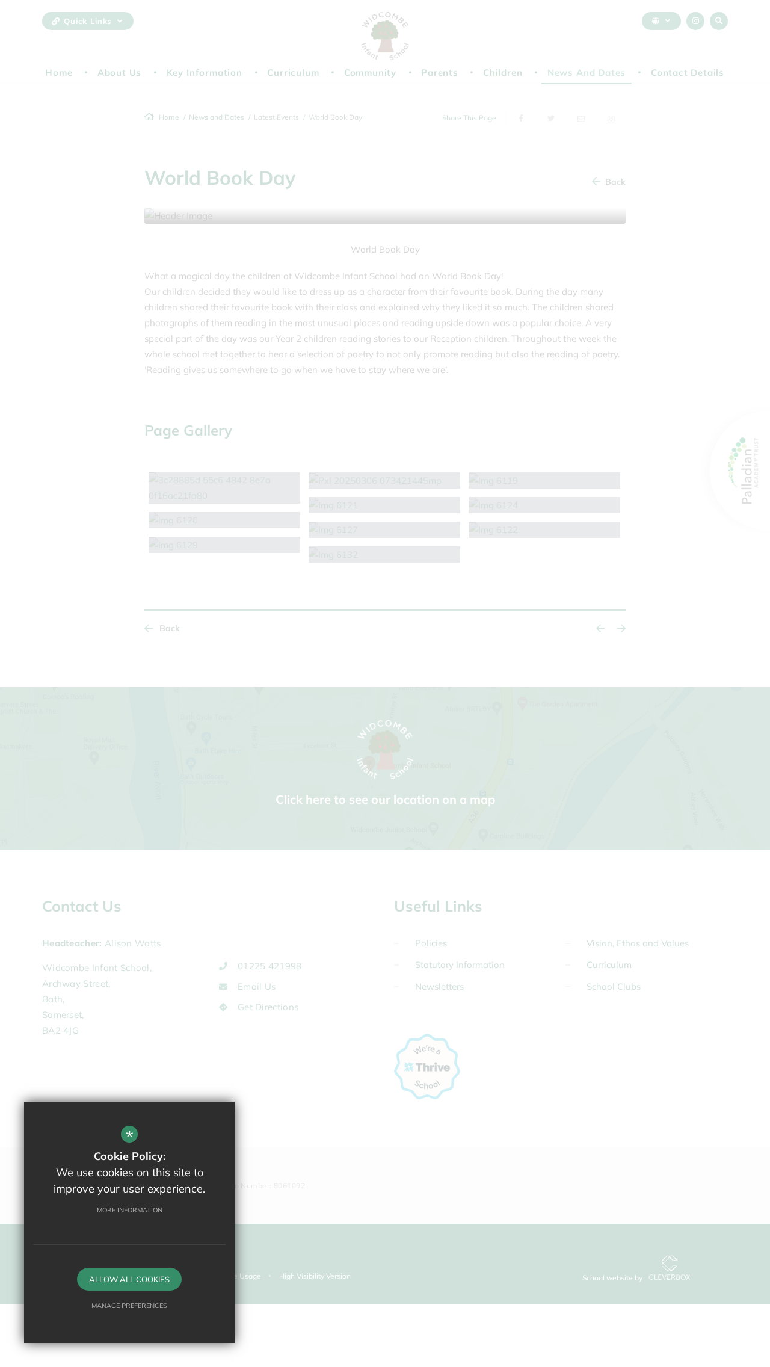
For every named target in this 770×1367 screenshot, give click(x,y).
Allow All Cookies (129, 1279)
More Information (129, 1210)
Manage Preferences (129, 1305)
